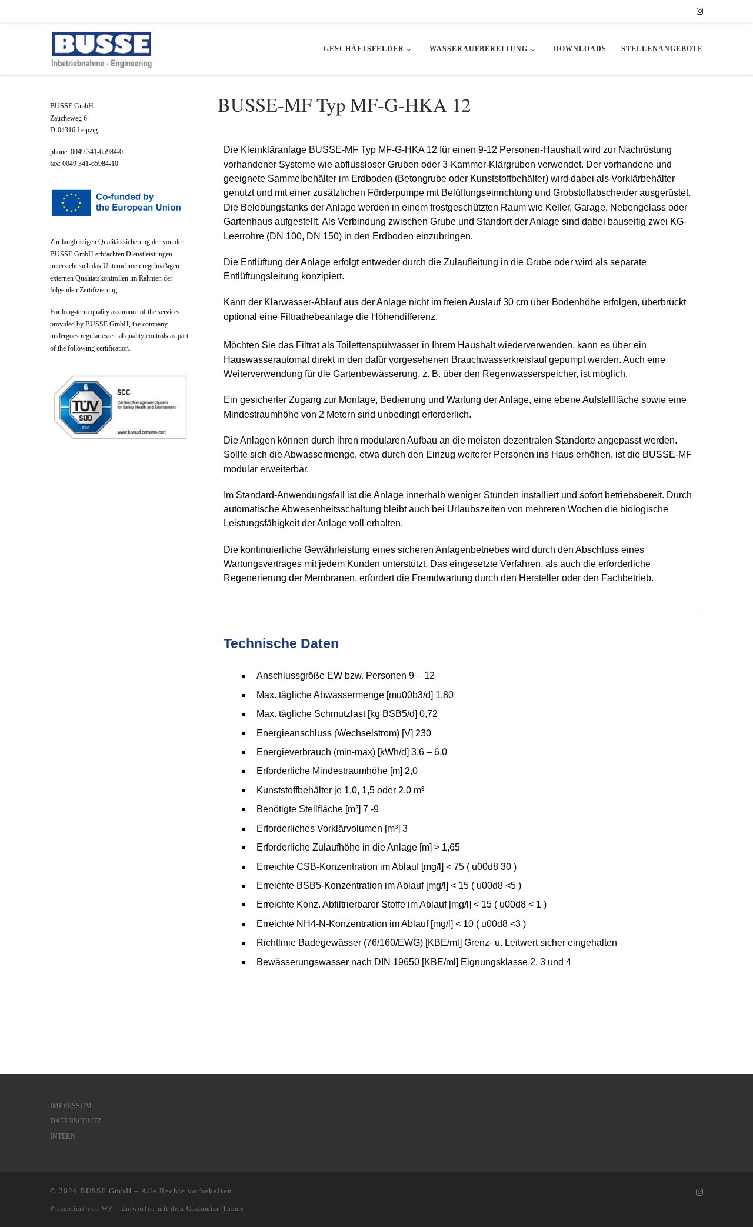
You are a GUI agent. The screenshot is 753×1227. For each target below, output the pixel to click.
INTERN (63, 1136)
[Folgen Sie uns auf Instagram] (700, 12)
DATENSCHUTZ (75, 1121)
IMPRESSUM (71, 1106)
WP (107, 1208)
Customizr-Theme (215, 1208)
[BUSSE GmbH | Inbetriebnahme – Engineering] (101, 46)
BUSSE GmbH (106, 1190)
